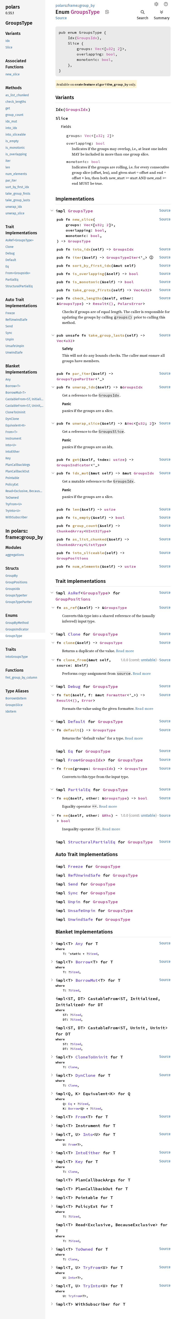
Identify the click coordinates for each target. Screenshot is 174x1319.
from (67, 768)
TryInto (91, 1285)
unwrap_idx (83, 387)
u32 (109, 48)
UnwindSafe (80, 919)
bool (110, 54)
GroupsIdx (87, 38)
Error (87, 700)
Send (73, 884)
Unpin (74, 901)
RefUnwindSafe (84, 875)
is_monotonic (86, 282)
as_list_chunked (89, 539)
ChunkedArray (70, 531)
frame (72, 5)
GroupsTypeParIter (76, 379)
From (73, 760)
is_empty (81, 517)
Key (79, 1161)
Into (88, 1134)
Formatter (116, 695)
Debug (74, 686)
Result (99, 303)
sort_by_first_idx (91, 265)
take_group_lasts (106, 335)
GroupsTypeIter (122, 257)
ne (65, 815)
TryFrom (91, 1267)
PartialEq (79, 789)
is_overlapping (88, 273)
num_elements (86, 566)
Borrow (82, 962)
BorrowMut (86, 980)
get (75, 459)
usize (119, 459)
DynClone (85, 1075)
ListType (95, 544)
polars (61, 5)
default (71, 730)
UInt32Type (97, 531)
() (111, 303)
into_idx (81, 249)
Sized (92, 954)
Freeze (75, 866)
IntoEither (87, 1152)
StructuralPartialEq (91, 842)
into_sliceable (88, 553)
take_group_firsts (91, 290)
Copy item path (107, 12)
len (75, 509)
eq (65, 798)
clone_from (74, 660)
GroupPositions (72, 558)
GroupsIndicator (74, 465)
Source (61, 18)
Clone (74, 634)
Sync (73, 892)
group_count (84, 525)
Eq (70, 751)
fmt (66, 695)
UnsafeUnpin (81, 910)
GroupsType (80, 210)
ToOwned (84, 1249)
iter (77, 257)
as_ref (70, 607)
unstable (148, 660)
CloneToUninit (91, 1057)
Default (76, 721)
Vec (98, 48)
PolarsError (130, 303)
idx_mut (80, 473)
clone (69, 642)
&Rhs (106, 815)
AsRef (74, 593)
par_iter (81, 373)
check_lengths (87, 298)
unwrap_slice (86, 423)
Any (79, 943)
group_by (87, 5)
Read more (125, 650)
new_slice (82, 219)
